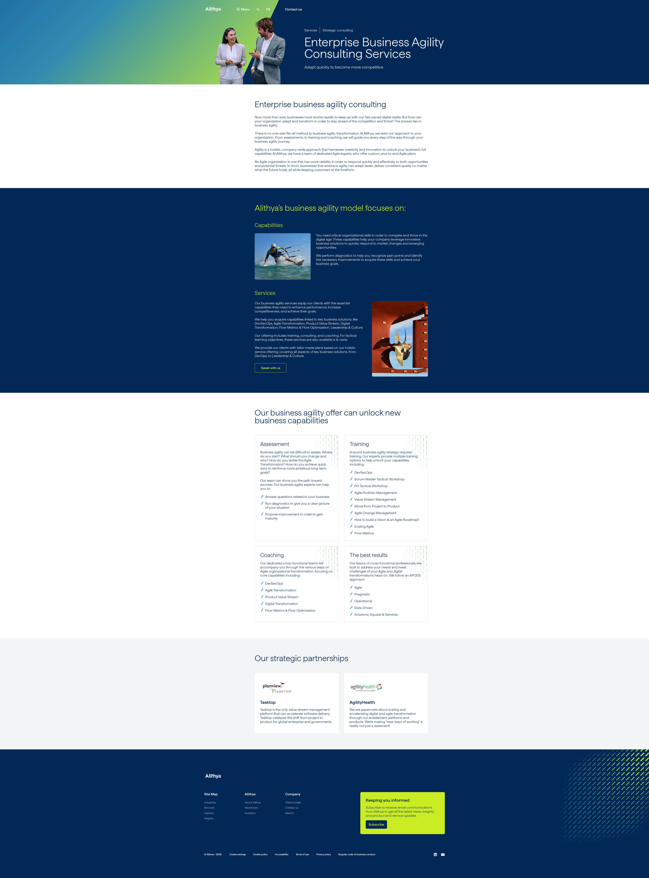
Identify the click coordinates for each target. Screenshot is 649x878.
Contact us (293, 9)
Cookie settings (238, 854)
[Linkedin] (435, 854)
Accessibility (281, 854)
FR (268, 9)
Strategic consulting (338, 30)
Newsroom (251, 807)
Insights (208, 818)
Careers (209, 813)
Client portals (293, 802)
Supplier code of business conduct (356, 854)
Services (310, 30)
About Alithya (253, 802)
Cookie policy (260, 854)
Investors (250, 813)
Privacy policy (323, 854)
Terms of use (302, 854)
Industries (210, 802)
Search (289, 813)
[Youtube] (443, 854)
